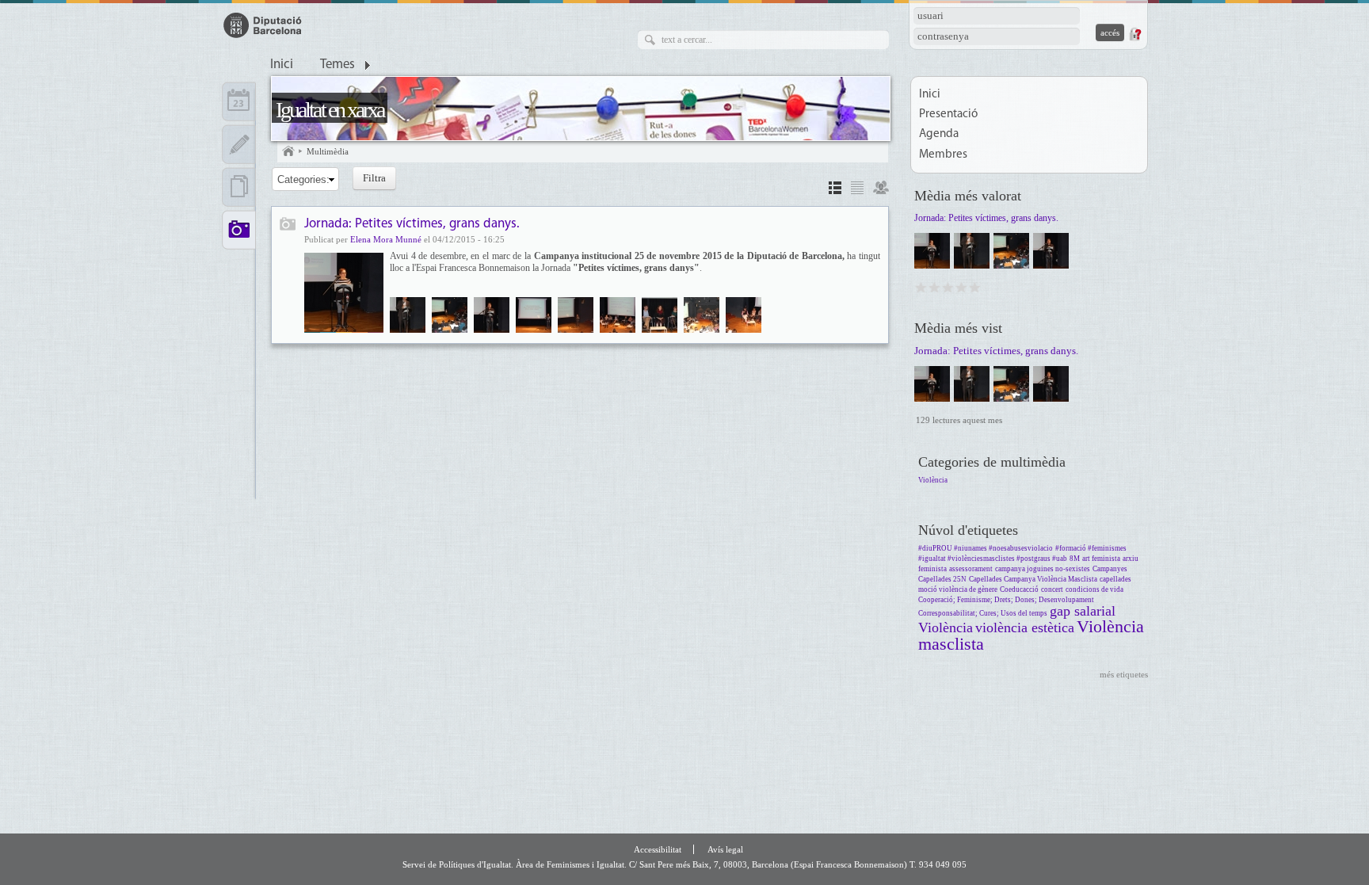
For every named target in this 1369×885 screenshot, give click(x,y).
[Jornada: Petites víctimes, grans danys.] (343, 293)
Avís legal (725, 849)
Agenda (939, 134)
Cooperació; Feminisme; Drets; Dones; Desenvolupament (1006, 600)
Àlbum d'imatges (288, 225)
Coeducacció (1019, 589)
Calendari (239, 101)
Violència (933, 480)
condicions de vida (1094, 589)
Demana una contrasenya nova (1134, 34)
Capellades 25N (942, 579)
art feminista (1101, 559)
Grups (881, 190)
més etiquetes (1124, 674)
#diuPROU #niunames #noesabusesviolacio (985, 548)
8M (1075, 559)
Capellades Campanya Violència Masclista (1033, 579)
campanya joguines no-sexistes (1042, 569)
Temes (337, 65)
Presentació (948, 114)
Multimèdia (328, 151)
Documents (239, 187)
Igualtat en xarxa (329, 109)
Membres (943, 155)
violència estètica (1024, 627)
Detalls (835, 190)
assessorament (971, 569)
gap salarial (1082, 611)
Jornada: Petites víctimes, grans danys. (412, 224)
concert (1052, 589)
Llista (857, 190)
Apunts (239, 144)
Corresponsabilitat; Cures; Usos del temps (982, 613)
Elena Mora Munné (385, 239)
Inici (281, 65)
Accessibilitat (657, 849)
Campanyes (1110, 569)
